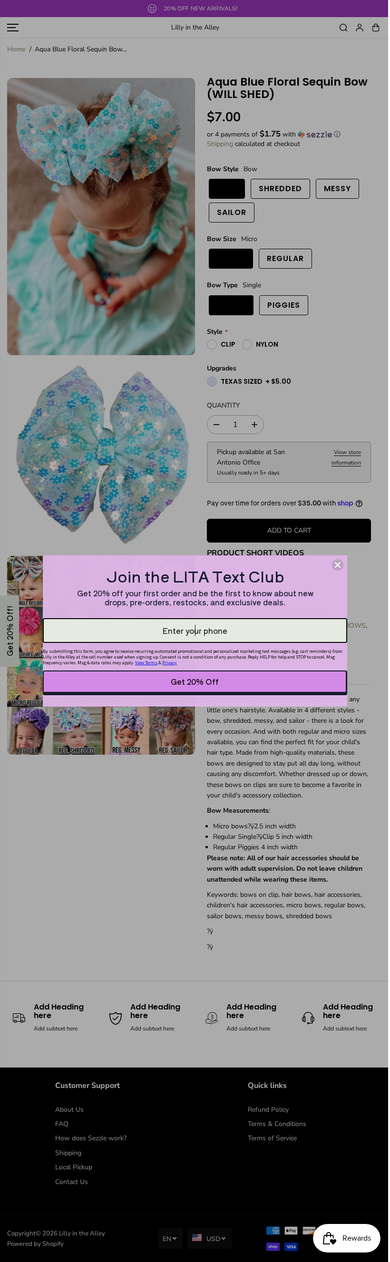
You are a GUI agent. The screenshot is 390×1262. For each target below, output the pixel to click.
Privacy (169, 663)
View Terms (146, 663)
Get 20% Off (195, 681)
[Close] (337, 565)
